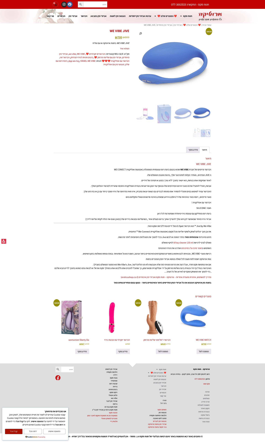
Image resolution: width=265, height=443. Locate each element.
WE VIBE (81, 53)
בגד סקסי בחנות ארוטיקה (157, 427)
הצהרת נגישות (204, 418)
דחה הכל (33, 431)
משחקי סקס (162, 409)
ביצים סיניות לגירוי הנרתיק (82, 57)
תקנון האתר (205, 408)
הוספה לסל (204, 351)
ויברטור (84, 16)
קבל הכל (13, 431)
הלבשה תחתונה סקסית (157, 415)
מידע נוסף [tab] (193, 149)
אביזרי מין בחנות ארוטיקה (157, 424)
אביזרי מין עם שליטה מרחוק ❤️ (107, 57)
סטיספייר (114, 380)
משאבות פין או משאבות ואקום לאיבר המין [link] (102, 415)
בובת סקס (113, 378)
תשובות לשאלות (204, 405)
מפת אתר (206, 421)
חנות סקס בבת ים (111, 407)
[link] (57, 377)
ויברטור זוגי (65, 57)
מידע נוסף (123, 351)
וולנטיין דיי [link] (113, 421)
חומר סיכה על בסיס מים (191, 248)
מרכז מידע (205, 401)
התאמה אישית (54, 431)
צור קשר (50, 16)
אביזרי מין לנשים (111, 369)
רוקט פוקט (113, 392)
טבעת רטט (113, 383)
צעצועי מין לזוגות (118, 16)
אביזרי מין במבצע (99, 16)
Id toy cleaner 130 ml (183, 242)
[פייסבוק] (70, 4)
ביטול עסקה (205, 415)
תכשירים (61, 16)
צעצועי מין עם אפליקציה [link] (113, 64)
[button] (81, 4)
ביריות (115, 386)
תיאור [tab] (204, 149)
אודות (207, 392)
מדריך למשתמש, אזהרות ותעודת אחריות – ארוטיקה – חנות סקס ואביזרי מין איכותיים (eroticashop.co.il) (166, 277)
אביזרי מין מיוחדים (164, 24)
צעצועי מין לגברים (159, 421)
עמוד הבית (206, 24)
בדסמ (115, 404)
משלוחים (206, 398)
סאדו (164, 400)
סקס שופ (206, 383)
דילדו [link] (115, 375)
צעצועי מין (162, 412)
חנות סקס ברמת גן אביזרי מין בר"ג (104, 409)
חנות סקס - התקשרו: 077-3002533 (190, 4)
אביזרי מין (73, 16)
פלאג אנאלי (113, 395)
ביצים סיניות (113, 389)
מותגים (207, 395)
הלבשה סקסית (112, 372)
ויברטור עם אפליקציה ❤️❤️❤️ (115, 60)
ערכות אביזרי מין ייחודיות (140, 16)
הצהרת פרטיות (204, 411)
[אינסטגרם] (64, 4)
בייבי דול (163, 403)
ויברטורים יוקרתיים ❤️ (95, 53)
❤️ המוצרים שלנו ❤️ (167, 16)
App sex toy (73, 60)
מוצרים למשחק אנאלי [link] (109, 418)
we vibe (72, 53)
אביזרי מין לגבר (111, 401)
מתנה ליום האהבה (159, 418)
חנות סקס (187, 16)
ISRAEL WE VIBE (88, 60)
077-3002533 (200, 379)
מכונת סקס (113, 412)
